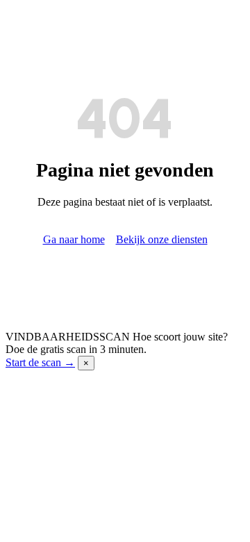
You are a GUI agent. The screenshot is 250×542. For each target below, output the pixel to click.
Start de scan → (40, 362)
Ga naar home (74, 239)
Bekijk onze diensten (162, 239)
